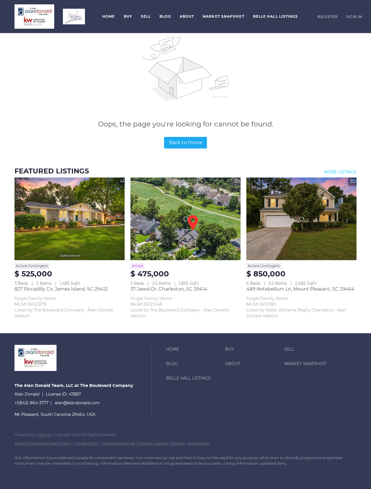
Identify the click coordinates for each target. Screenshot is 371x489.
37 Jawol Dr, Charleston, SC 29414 (168, 289)
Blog (165, 16)
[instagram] (72, 473)
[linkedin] (38, 473)
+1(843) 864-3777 (31, 402)
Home (108, 16)
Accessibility (199, 443)
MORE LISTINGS (340, 172)
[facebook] (21, 473)
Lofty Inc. (45, 434)
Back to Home (185, 142)
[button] (34, 16)
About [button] (187, 16)
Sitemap (178, 443)
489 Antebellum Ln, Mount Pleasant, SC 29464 (300, 289)
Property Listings (153, 443)
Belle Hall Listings (275, 16)
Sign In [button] (354, 17)
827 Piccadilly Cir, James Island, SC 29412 (61, 289)
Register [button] (327, 17)
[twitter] (55, 473)
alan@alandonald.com (77, 402)
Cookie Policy (86, 443)
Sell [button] (146, 16)
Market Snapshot (223, 16)
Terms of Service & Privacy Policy (43, 443)
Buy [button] (128, 16)
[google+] (105, 473)
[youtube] (89, 473)
